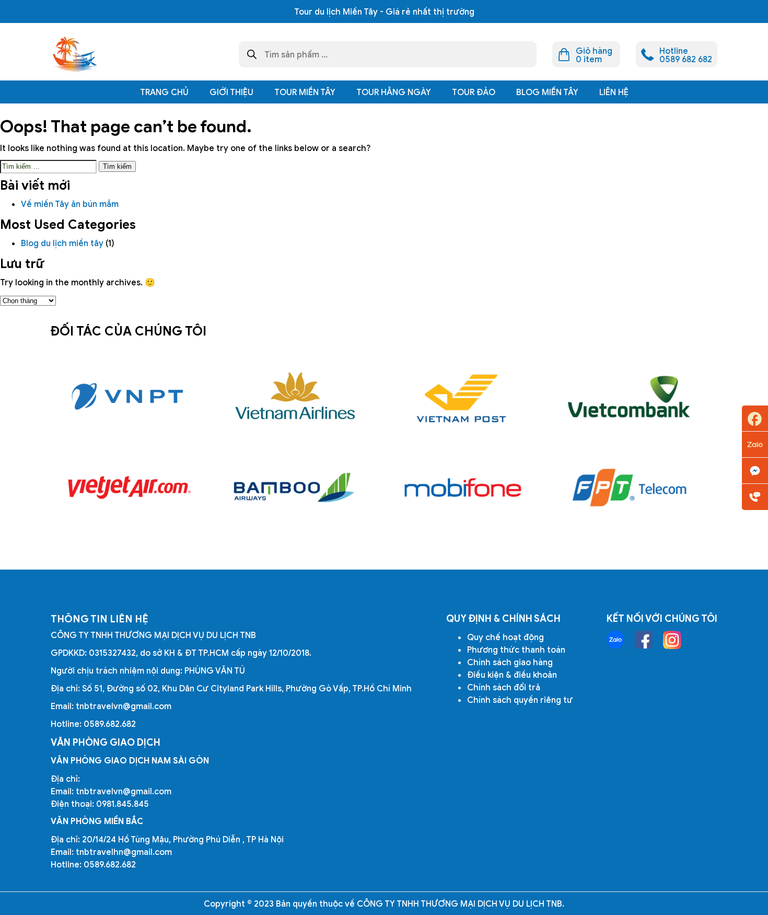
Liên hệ (614, 92)
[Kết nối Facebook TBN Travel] (644, 639)
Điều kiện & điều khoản (512, 674)
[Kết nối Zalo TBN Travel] (615, 639)
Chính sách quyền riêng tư (520, 699)
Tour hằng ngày (393, 92)
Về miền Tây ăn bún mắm (71, 204)
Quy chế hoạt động (505, 637)
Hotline (755, 497)
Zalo (755, 445)
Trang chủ (164, 92)
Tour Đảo (473, 92)
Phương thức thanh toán (516, 649)
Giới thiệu (231, 92)
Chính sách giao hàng (510, 662)
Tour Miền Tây (304, 92)
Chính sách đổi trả (503, 687)
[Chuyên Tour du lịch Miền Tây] (74, 54)
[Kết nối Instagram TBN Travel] (672, 640)
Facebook (755, 418)
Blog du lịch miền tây (62, 243)
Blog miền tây (547, 92)
